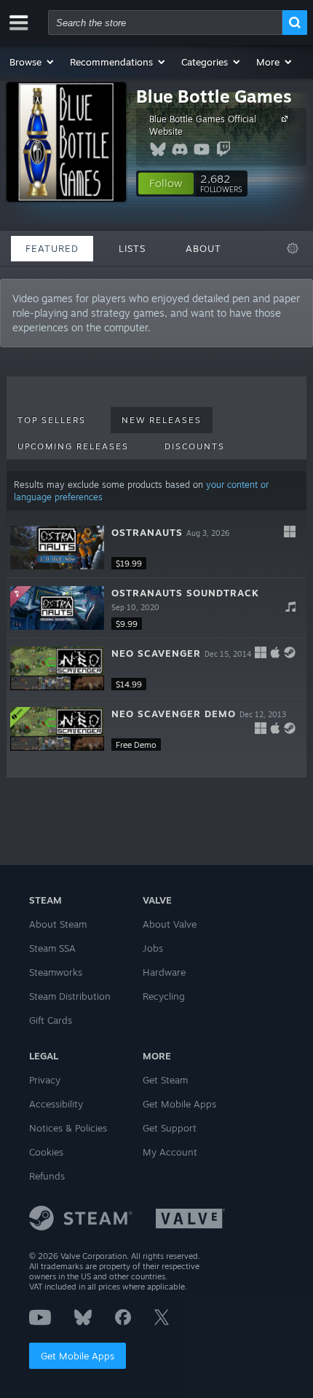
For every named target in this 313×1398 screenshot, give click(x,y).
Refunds (47, 1176)
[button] (32, 62)
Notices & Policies (68, 1128)
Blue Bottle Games (214, 96)
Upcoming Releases (73, 446)
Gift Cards (50, 1020)
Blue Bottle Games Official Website (202, 125)
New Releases (162, 420)
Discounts (195, 446)
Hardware (164, 972)
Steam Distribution (70, 996)
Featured (52, 248)
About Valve (170, 924)
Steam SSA (52, 948)
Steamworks (55, 972)
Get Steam (165, 1080)
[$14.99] (57, 668)
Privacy (44, 1080)
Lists (132, 248)
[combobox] (165, 22)
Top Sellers (51, 420)
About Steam (58, 924)
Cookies (46, 1152)
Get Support (170, 1128)
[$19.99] (57, 547)
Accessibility (56, 1104)
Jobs (153, 948)
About (203, 248)
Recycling (164, 996)
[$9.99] (57, 608)
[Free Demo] (57, 729)
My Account (170, 1152)
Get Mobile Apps (77, 1356)
